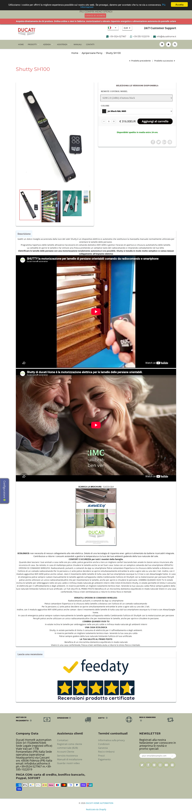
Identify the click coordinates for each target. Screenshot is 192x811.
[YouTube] (166, 765)
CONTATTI (90, 44)
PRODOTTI (32, 44)
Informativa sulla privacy (111, 740)
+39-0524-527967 (117, 36)
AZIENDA (47, 44)
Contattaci (62, 740)
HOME (21, 44)
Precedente (9, 211)
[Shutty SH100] (54, 136)
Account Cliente (65, 751)
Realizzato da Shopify (96, 809)
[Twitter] (142, 765)
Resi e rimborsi (106, 751)
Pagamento (104, 759)
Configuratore (4, 490)
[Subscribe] (172, 756)
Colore (105, 106)
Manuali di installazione (69, 759)
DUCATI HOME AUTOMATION (99, 803)
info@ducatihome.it (166, 36)
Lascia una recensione (30, 654)
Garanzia (103, 747)
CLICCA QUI (108, 486)
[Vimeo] (172, 765)
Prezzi (101, 755)
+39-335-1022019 (141, 36)
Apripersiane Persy (92, 53)
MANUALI (78, 44)
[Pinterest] (154, 765)
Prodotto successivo (163, 60)
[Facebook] (148, 765)
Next (101, 211)
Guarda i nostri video (68, 763)
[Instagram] (160, 765)
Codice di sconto (95, 15)
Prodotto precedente (141, 60)
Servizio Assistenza (67, 755)
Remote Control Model (114, 91)
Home (74, 53)
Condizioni (103, 744)
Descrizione (24, 233)
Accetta (179, 4)
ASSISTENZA (62, 44)
